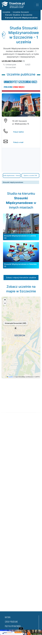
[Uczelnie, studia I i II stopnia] (13, 5)
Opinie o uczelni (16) (30, 175)
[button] (15, 328)
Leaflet (10, 377)
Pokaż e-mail (18, 142)
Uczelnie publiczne (13, 61)
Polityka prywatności (13, 626)
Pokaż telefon (18, 132)
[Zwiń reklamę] (21, 628)
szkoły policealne (11, 622)
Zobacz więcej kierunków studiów (21, 277)
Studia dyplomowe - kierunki (11, 175)
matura (7, 617)
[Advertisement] (21, 514)
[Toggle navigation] (37, 5)
